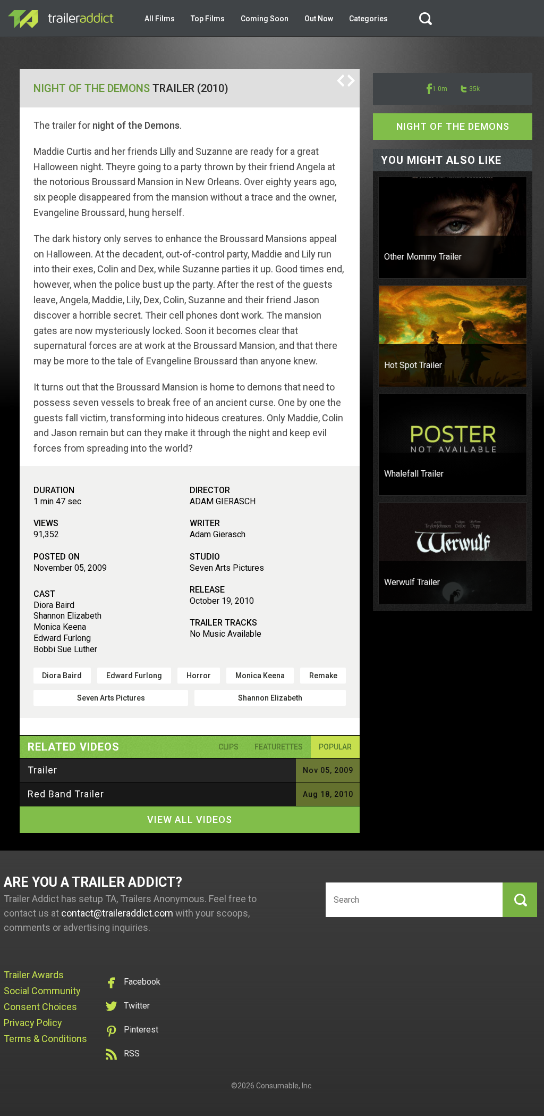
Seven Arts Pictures (111, 698)
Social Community (42, 990)
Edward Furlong (134, 675)
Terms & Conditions (45, 1038)
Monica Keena (260, 675)
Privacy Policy (33, 1022)
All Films (159, 18)
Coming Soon (264, 18)
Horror (198, 675)
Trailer (42, 770)
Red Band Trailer (66, 793)
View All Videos (189, 819)
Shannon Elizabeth (270, 698)
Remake (323, 675)
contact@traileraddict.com (117, 913)
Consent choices (40, 1006)
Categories (368, 18)
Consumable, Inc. (284, 1085)
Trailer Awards (34, 974)
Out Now (318, 18)
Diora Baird (62, 675)
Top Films (208, 18)
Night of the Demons (91, 88)
